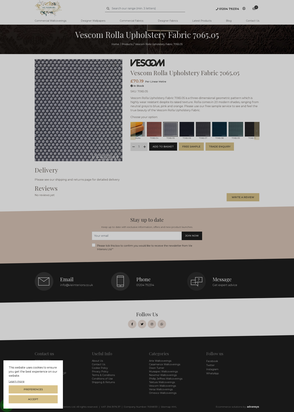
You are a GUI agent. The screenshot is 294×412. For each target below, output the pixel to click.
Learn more (16, 381)
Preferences (33, 389)
